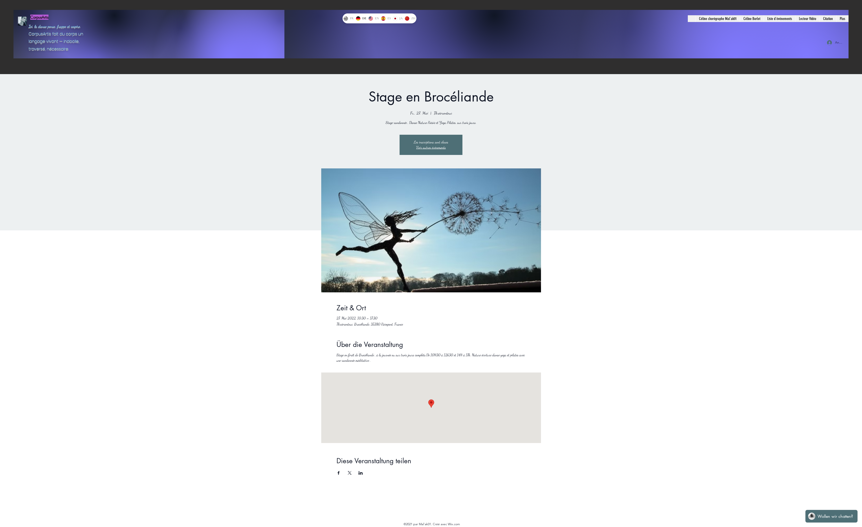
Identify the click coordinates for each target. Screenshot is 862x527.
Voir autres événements (431, 147)
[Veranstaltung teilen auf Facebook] (338, 473)
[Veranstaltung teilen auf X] (349, 473)
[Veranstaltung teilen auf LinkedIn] (360, 473)
